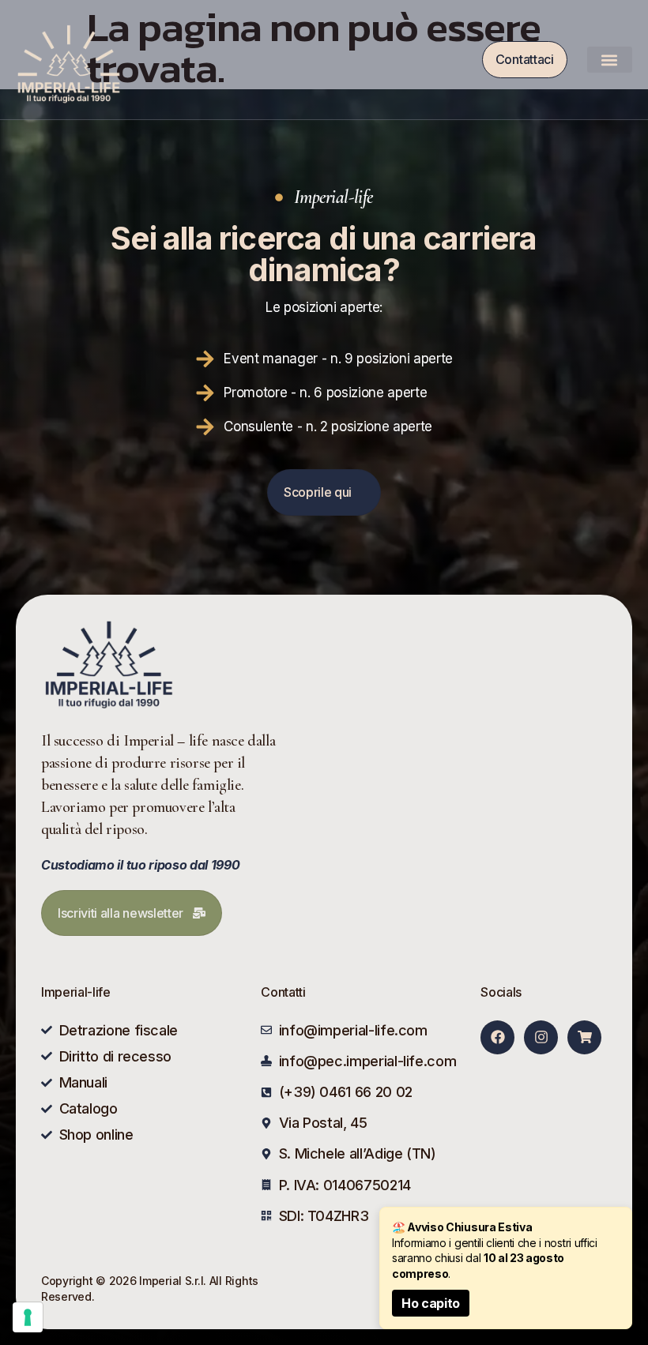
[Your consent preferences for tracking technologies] (28, 1317)
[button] (609, 60)
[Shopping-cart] (584, 1037)
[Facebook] (497, 1037)
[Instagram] (541, 1037)
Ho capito (430, 1303)
